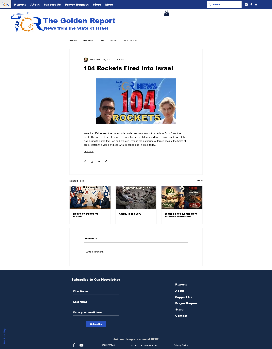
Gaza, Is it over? (130, 213)
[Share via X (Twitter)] (92, 161)
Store (179, 309)
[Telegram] (246, 4)
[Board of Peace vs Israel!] (90, 197)
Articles (113, 40)
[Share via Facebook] (85, 161)
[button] (166, 13)
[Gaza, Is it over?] (136, 197)
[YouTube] (256, 4)
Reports (181, 284)
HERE (155, 339)
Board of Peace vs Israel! (85, 215)
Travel (101, 40)
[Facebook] (251, 4)
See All (199, 180)
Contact (181, 315)
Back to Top (4, 336)
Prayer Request (187, 303)
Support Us (183, 297)
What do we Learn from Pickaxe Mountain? (181, 215)
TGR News (88, 40)
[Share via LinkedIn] (98, 161)
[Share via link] (105, 161)
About (179, 290)
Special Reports (129, 40)
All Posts (73, 40)
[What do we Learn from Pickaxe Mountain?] (182, 197)
